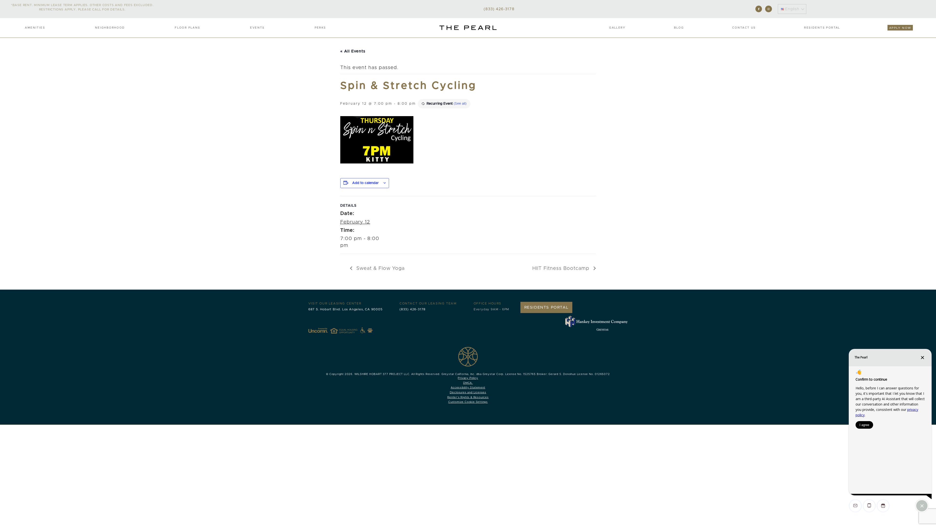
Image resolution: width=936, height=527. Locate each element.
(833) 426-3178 (413, 309)
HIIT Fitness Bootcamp (561, 268)
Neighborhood (110, 27)
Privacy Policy (468, 378)
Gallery (617, 27)
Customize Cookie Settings (468, 402)
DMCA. (468, 383)
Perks (320, 27)
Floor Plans (187, 27)
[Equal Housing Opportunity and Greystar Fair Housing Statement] (347, 330)
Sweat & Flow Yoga (380, 268)
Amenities (35, 27)
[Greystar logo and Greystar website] (602, 329)
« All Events (352, 51)
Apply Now (900, 28)
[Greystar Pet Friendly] (370, 330)
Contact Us (744, 27)
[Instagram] (768, 9)
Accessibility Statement (468, 387)
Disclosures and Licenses (468, 392)
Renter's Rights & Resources (468, 397)
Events (257, 27)
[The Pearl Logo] (468, 28)
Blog (679, 27)
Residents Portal (822, 27)
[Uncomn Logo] (318, 330)
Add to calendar (365, 183)
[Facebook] (758, 9)
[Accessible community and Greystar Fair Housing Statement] (362, 330)
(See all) (460, 103)
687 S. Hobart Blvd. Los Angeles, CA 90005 (345, 309)
